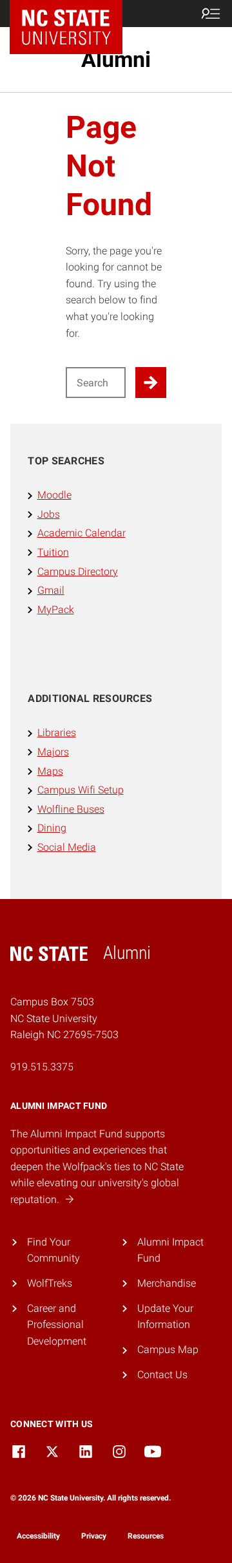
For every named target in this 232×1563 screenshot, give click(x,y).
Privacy (93, 1535)
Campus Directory (77, 571)
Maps (50, 771)
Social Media (66, 847)
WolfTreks (49, 1283)
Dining (51, 828)
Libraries (56, 732)
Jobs (48, 514)
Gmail (50, 590)
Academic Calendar (81, 533)
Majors (53, 752)
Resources (146, 1535)
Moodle (54, 495)
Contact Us (162, 1375)
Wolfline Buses (70, 809)
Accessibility (38, 1535)
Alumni (116, 59)
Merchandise (166, 1283)
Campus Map (167, 1349)
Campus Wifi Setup (80, 790)
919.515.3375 (41, 1067)
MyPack (55, 609)
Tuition (53, 552)
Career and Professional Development (56, 1324)
